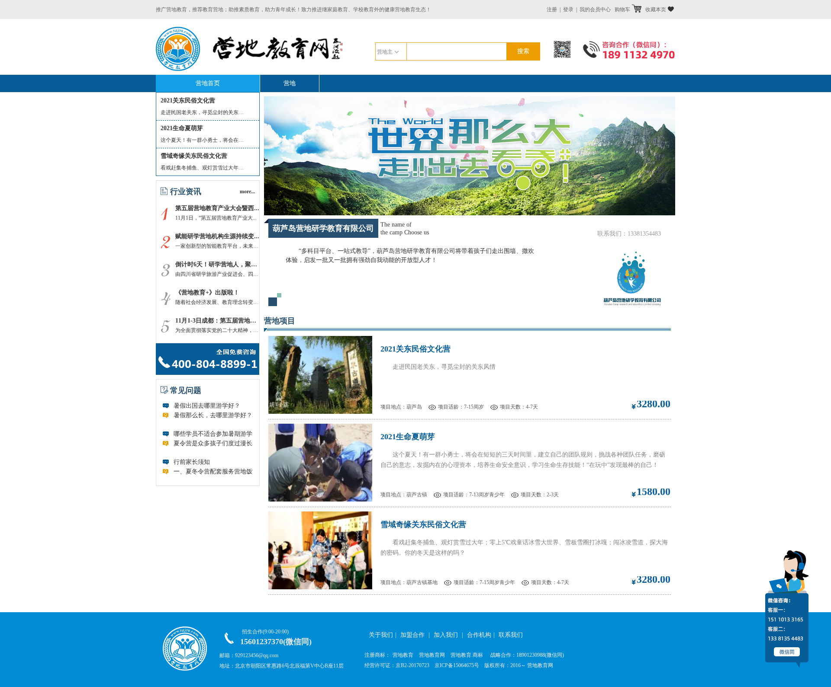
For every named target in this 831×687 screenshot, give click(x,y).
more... (247, 192)
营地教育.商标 (467, 655)
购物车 (622, 9)
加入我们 (446, 635)
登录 (568, 9)
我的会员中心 (595, 9)
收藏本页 (655, 9)
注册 (552, 9)
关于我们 (381, 635)
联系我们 (511, 635)
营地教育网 (432, 655)
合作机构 (479, 635)
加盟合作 (412, 635)
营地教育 (403, 655)
